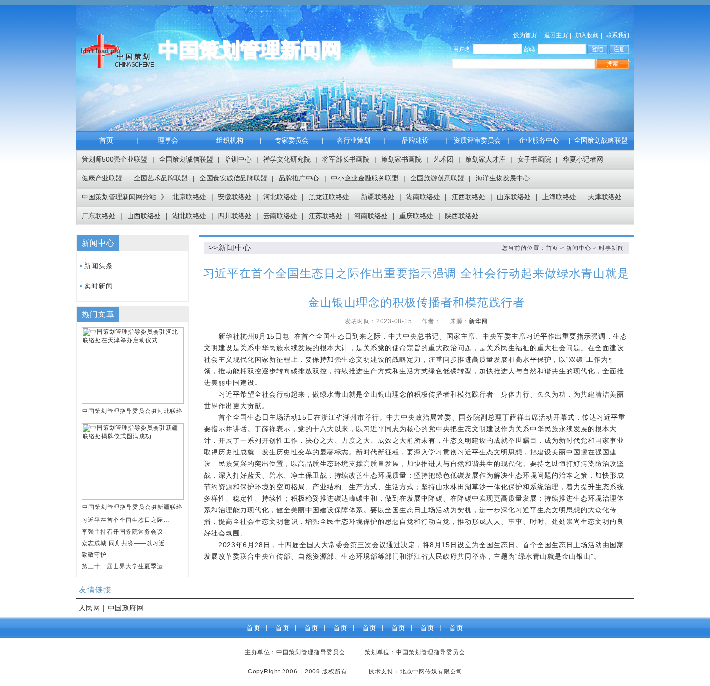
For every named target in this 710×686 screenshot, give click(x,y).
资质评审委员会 (477, 140)
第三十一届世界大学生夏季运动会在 (127, 566)
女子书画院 (534, 159)
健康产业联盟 (102, 178)
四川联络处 (235, 216)
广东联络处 (98, 216)
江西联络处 (468, 197)
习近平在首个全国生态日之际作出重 (127, 520)
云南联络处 (280, 216)
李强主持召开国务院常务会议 (122, 531)
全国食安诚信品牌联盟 (233, 178)
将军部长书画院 (345, 159)
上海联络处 (559, 197)
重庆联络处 (416, 216)
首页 (106, 140)
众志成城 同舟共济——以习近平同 (127, 543)
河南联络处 (371, 216)
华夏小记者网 (583, 159)
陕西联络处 (462, 216)
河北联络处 (280, 197)
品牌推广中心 (299, 178)
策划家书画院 (401, 159)
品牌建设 (415, 140)
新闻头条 (98, 266)
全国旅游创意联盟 (437, 178)
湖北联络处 (189, 216)
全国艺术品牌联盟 (161, 178)
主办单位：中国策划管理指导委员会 (295, 652)
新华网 (478, 321)
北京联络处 (189, 197)
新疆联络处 (378, 197)
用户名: (462, 49)
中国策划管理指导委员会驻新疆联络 (132, 507)
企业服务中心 (539, 140)
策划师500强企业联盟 (114, 159)
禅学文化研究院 (287, 159)
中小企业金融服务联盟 (364, 178)
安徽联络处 (235, 197)
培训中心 (238, 159)
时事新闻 (611, 248)
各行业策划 (353, 140)
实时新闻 (98, 286)
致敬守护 (94, 554)
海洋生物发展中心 (503, 178)
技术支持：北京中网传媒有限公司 (416, 671)
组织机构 (229, 140)
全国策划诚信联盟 (186, 159)
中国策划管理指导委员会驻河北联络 (132, 411)
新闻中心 (578, 248)
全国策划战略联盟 (601, 140)
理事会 (168, 140)
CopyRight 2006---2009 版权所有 (297, 671)
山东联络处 (514, 197)
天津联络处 (605, 197)
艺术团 (443, 159)
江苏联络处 (325, 216)
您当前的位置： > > (563, 248)
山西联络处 (144, 216)
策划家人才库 (485, 159)
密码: (529, 49)
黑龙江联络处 (329, 197)
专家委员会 (292, 140)
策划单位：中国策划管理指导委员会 (415, 652)
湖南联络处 (423, 197)
